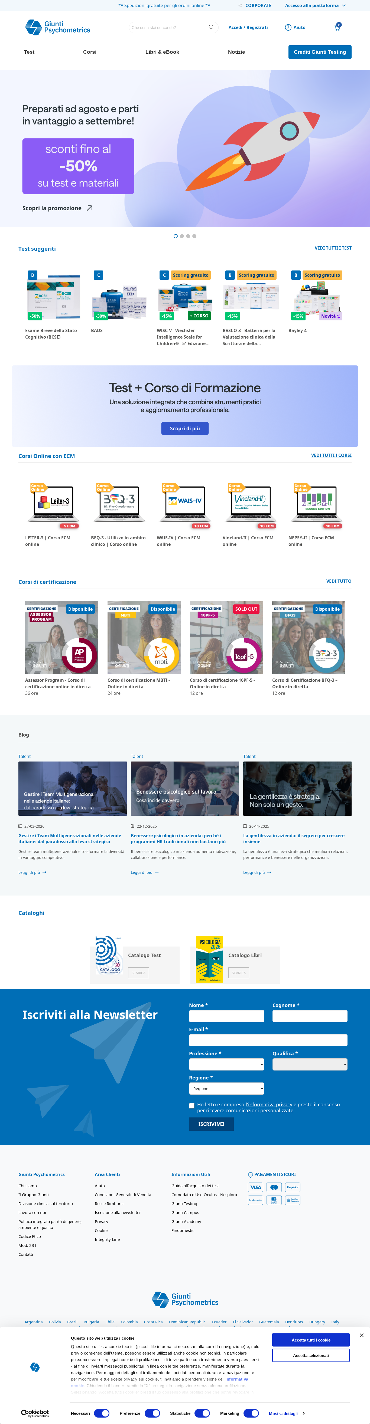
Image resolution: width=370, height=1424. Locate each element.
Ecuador (219, 1321)
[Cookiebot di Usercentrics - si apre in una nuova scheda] (35, 1413)
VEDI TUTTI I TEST (333, 248)
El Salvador (243, 1321)
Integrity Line (107, 1239)
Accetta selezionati (311, 1355)
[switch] (152, 1413)
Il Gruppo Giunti (33, 1194)
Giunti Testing (184, 1203)
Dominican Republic (187, 1321)
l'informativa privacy (269, 1104)
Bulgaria (91, 1321)
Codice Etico (29, 1236)
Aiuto (296, 27)
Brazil (72, 1321)
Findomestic (182, 1230)
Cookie (101, 1230)
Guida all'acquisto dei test (195, 1185)
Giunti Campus (185, 1212)
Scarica (138, 972)
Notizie (236, 52)
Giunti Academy (186, 1221)
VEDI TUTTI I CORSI (331, 455)
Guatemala (269, 1321)
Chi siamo (27, 1185)
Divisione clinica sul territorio (45, 1203)
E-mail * (198, 1029)
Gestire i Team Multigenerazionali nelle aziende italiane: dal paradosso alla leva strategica (69, 839)
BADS (97, 330)
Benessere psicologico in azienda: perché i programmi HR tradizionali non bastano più (178, 839)
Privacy (101, 1221)
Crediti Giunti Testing (320, 52)
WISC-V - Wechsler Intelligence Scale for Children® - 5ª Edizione (181, 336)
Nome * (198, 1005)
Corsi (89, 52)
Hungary (317, 1321)
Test (29, 52)
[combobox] (174, 27)
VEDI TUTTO (339, 581)
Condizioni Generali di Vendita (123, 1194)
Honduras (294, 1321)
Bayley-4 (297, 330)
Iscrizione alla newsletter (118, 1212)
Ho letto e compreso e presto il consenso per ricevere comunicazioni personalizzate (268, 1107)
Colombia (129, 1321)
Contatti (25, 1254)
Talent (24, 756)
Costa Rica (153, 1321)
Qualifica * (285, 1053)
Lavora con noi (32, 1212)
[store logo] (57, 27)
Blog (23, 734)
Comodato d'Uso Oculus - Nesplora (204, 1194)
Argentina (34, 1321)
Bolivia (55, 1321)
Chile (110, 1321)
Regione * (201, 1078)
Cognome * (286, 1005)
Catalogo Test (144, 955)
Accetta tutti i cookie (311, 1340)
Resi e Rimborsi (109, 1203)
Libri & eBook (162, 52)
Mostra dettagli (283, 1413)
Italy (335, 1321)
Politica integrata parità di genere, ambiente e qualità (50, 1224)
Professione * (205, 1053)
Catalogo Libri (245, 955)
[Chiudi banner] (361, 1335)
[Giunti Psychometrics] (185, 1299)
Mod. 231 (27, 1245)
